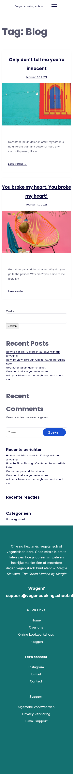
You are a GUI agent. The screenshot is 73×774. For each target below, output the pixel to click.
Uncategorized (15, 519)
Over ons (36, 627)
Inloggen (36, 642)
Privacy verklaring (36, 714)
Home (36, 620)
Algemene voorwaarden (36, 707)
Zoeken (11, 311)
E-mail (36, 674)
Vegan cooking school (29, 6)
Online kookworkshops (36, 634)
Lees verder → (17, 163)
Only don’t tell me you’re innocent (27, 371)
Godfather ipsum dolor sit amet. (26, 367)
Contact (36, 681)
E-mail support (36, 721)
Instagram (36, 667)
